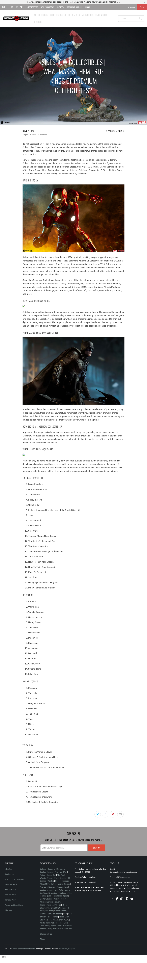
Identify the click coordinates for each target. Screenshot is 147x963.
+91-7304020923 (31, 7)
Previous (111, 131)
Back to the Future (60, 923)
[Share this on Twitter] (97, 814)
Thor (56, 872)
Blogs (87, 7)
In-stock (60, 7)
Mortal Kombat (46, 923)
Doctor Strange (46, 899)
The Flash (61, 875)
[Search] (140, 18)
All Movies (57, 905)
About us (8, 869)
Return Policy (10, 889)
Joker (69, 893)
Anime (42, 875)
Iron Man (63, 872)
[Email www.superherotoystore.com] (3, 7)
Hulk (65, 914)
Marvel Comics (60, 878)
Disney (56, 899)
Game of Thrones (55, 914)
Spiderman (61, 869)
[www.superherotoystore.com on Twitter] (21, 7)
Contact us (9, 874)
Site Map (8, 910)
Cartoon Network (54, 902)
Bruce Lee (53, 893)
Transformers (45, 905)
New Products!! (47, 7)
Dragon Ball (51, 875)
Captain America (46, 872)
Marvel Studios (64, 884)
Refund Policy (10, 895)
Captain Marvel (56, 926)
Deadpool (62, 893)
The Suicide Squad (60, 896)
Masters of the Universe (56, 908)
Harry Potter (58, 890)
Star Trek (68, 929)
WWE (66, 920)
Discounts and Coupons (15, 879)
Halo (49, 917)
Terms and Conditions (14, 905)
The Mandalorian (56, 920)
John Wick (44, 926)
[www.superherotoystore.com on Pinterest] (17, 7)
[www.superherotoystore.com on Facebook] (8, 7)
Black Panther (60, 911)
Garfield (52, 887)
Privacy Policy (10, 900)
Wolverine (49, 911)
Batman (43, 869)
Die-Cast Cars (57, 929)
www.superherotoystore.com (23, 949)
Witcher (51, 881)
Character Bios (46, 934)
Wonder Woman (46, 878)
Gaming (43, 914)
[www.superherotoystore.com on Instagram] (12, 7)
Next (120, 131)
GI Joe (57, 881)
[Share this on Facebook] (105, 814)
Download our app (75, 7)
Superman (52, 869)
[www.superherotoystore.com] (16, 18)
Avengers (44, 887)
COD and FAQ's (11, 884)
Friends (55, 917)
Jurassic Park (62, 887)
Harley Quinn (46, 896)
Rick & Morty (64, 917)
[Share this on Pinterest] (113, 814)
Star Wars (44, 920)
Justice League (46, 890)
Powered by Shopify (66, 949)
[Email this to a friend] (120, 814)
